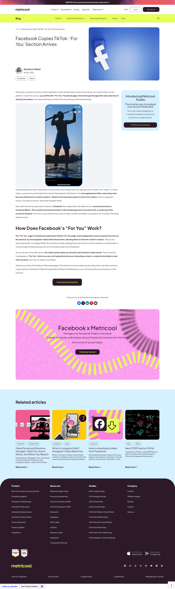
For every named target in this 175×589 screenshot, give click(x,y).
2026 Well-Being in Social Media (101, 512)
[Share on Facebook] (79, 303)
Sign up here (151, 9)
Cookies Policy (86, 577)
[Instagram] (130, 565)
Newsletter (54, 538)
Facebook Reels (23, 189)
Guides (58, 18)
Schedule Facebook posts (22, 512)
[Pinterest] (161, 565)
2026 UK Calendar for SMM (60, 507)
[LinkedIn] (156, 565)
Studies (115, 18)
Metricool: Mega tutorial (59, 491)
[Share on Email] (95, 303)
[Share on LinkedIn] (87, 303)
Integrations (16, 532)
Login (135, 9)
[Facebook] (125, 565)
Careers (130, 507)
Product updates (18, 527)
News (123, 18)
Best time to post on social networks (25, 491)
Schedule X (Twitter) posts (21, 502)
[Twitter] (140, 565)
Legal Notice (119, 577)
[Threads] (146, 565)
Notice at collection (10, 586)
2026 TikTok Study (96, 502)
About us (130, 512)
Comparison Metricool (58, 543)
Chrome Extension (19, 522)
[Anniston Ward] (19, 70)
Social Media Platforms (75, 18)
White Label (54, 522)
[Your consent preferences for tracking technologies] (171, 585)
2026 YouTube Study (97, 491)
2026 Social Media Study (98, 517)
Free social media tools (59, 496)
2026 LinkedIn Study (97, 507)
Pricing (76, 9)
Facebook (21, 78)
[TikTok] (135, 565)
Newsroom (54, 512)
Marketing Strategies (98, 18)
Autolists (53, 527)
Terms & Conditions (19, 577)
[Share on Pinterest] (91, 303)
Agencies (86, 9)
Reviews (130, 502)
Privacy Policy (53, 577)
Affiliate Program (133, 496)
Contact (130, 491)
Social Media (65, 9)
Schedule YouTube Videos (21, 517)
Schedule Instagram (19, 496)
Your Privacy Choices (29, 586)
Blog (18, 18)
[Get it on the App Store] (136, 553)
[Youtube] (151, 565)
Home (18, 29)
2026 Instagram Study (97, 496)
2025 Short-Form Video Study (100, 532)
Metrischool (97, 9)
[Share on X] (83, 303)
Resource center (56, 532)
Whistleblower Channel (154, 577)
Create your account (87, 352)
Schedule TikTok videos (20, 507)
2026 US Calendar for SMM (60, 502)
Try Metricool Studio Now (140, 125)
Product (54, 9)
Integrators (54, 517)
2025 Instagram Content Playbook (102, 538)
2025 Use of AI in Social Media (100, 522)
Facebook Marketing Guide (67, 282)
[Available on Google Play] (154, 553)
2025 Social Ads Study (97, 527)
